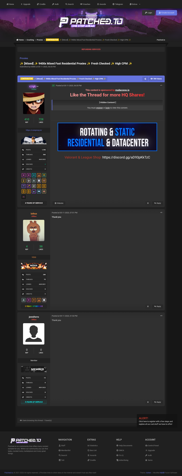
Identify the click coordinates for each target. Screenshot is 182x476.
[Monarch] (44, 191)
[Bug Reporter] (24, 197)
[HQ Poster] (39, 191)
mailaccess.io (122, 90)
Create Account (167, 13)
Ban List (93, 450)
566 (44, 154)
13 (45, 378)
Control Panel (153, 445)
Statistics (94, 445)
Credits (42, 4)
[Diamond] (34, 175)
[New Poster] (34, 181)
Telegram (119, 4)
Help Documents (125, 445)
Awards (102, 4)
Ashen (148, 473)
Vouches (86, 4)
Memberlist (65, 450)
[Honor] (24, 181)
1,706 (44, 150)
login (108, 108)
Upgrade (26, 4)
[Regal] (34, 186)
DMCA (121, 450)
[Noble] (39, 175)
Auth (56, 4)
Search (70, 4)
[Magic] (44, 181)
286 (44, 274)
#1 (161, 85)
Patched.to (161, 40)
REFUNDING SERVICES (91, 49)
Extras (135, 4)
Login (149, 13)
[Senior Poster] (24, 186)
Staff (63, 445)
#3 (161, 316)
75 (45, 279)
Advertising (123, 460)
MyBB (162, 473)
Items (150, 460)
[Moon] (29, 181)
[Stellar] (29, 186)
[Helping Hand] (34, 191)
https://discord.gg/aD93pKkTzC (126, 157)
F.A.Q (121, 455)
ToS (62, 460)
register (99, 108)
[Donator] (39, 186)
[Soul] (44, 175)
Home (11, 4)
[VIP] (24, 175)
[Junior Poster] (39, 181)
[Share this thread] (145, 79)
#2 (161, 212)
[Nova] (34, 300)
